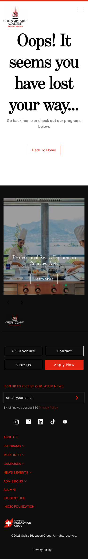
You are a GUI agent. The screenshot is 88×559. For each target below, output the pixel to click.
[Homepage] (15, 16)
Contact (64, 351)
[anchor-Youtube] (68, 423)
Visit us (23, 365)
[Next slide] (21, 302)
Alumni (10, 489)
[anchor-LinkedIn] (44, 423)
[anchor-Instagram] (20, 423)
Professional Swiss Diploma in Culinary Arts (44, 261)
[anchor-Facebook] (32, 423)
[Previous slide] (8, 302)
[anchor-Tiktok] (56, 423)
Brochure (26, 351)
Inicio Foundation (19, 506)
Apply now (64, 365)
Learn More (44, 279)
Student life (14, 498)
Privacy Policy (48, 407)
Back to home (44, 150)
